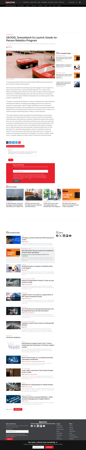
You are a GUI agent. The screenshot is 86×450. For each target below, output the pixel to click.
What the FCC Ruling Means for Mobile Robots (37, 385)
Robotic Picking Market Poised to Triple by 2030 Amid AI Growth (38, 281)
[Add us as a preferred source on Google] (19, 142)
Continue (49, 447)
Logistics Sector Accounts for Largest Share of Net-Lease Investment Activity (63, 83)
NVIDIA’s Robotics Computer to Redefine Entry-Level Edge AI (64, 65)
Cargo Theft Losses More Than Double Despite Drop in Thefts (37, 371)
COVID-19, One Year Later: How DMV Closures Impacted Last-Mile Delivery (33, 205)
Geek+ (25, 327)
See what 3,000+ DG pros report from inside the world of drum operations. (64, 58)
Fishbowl (26, 401)
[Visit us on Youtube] (70, 235)
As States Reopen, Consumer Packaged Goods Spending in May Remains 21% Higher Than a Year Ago (15, 205)
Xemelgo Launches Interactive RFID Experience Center (38, 238)
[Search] (77, 2)
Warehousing (9, 34)
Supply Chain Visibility (27, 395)
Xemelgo (26, 241)
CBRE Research (27, 298)
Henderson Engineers (29, 312)
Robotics (24, 264)
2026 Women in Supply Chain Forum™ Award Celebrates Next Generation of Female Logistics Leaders (38, 345)
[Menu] (80, 2)
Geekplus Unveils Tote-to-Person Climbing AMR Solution (38, 324)
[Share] (10, 142)
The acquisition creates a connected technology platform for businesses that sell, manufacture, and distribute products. (38, 403)
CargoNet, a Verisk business (30, 374)
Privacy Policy (33, 178)
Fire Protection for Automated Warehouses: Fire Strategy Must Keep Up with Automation (38, 310)
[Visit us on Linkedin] (64, 235)
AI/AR (23, 236)
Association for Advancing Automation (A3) (34, 361)
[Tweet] (16, 142)
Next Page (18, 409)
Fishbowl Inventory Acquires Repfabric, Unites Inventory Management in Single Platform (37, 398)
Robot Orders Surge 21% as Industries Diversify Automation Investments (37, 358)
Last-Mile (27, 201)
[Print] (7, 142)
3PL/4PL (23, 341)
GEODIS (10, 47)
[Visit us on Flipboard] (67, 235)
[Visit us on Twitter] (60, 235)
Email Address (16, 168)
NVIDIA (25, 270)
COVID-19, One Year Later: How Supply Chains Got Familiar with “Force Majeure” (52, 205)
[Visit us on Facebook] (57, 235)
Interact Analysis (28, 284)
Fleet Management (26, 368)
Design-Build (24, 293)
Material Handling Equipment (28, 278)
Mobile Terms (26, 178)
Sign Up (17, 180)
